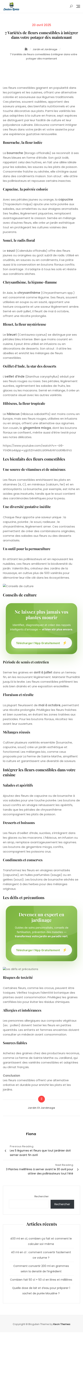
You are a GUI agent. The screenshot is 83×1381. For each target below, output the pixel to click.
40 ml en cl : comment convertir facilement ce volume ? (41, 1255)
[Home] (26, 49)
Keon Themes (61, 1324)
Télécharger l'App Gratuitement (41, 643)
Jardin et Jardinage (41, 1108)
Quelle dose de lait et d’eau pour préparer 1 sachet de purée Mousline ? (41, 1290)
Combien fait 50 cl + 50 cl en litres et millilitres (41, 1280)
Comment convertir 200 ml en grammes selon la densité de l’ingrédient (41, 1268)
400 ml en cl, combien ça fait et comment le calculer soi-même (41, 1241)
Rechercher (41, 1196)
